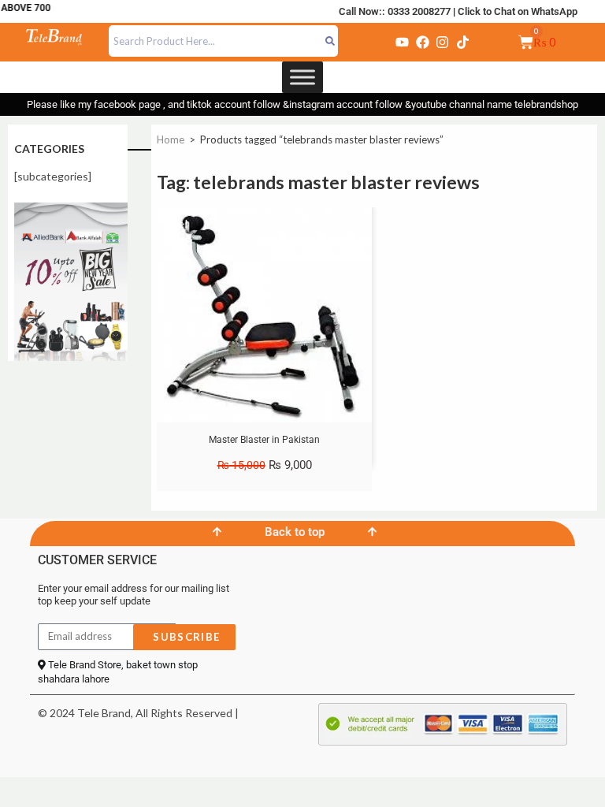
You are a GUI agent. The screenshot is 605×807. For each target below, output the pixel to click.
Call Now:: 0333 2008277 (395, 11)
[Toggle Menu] (302, 76)
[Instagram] (443, 42)
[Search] (330, 41)
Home (170, 139)
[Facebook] (422, 42)
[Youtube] (402, 42)
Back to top (295, 532)
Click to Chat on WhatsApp (517, 11)
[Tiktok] (462, 42)
